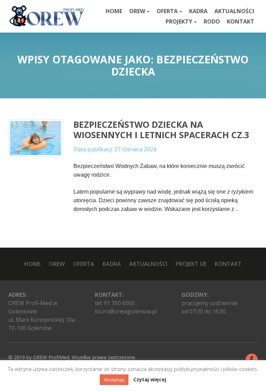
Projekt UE (191, 264)
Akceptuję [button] (114, 379)
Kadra (198, 11)
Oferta (167, 11)
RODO (212, 21)
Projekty (179, 21)
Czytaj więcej (149, 379)
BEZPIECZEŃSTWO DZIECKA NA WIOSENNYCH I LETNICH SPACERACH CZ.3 (161, 129)
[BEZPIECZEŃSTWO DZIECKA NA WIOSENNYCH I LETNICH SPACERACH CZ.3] (35, 138)
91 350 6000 (119, 303)
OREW (137, 11)
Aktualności (234, 11)
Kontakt (240, 21)
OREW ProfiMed (51, 357)
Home (114, 11)
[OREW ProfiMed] (46, 16)
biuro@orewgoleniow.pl (126, 311)
